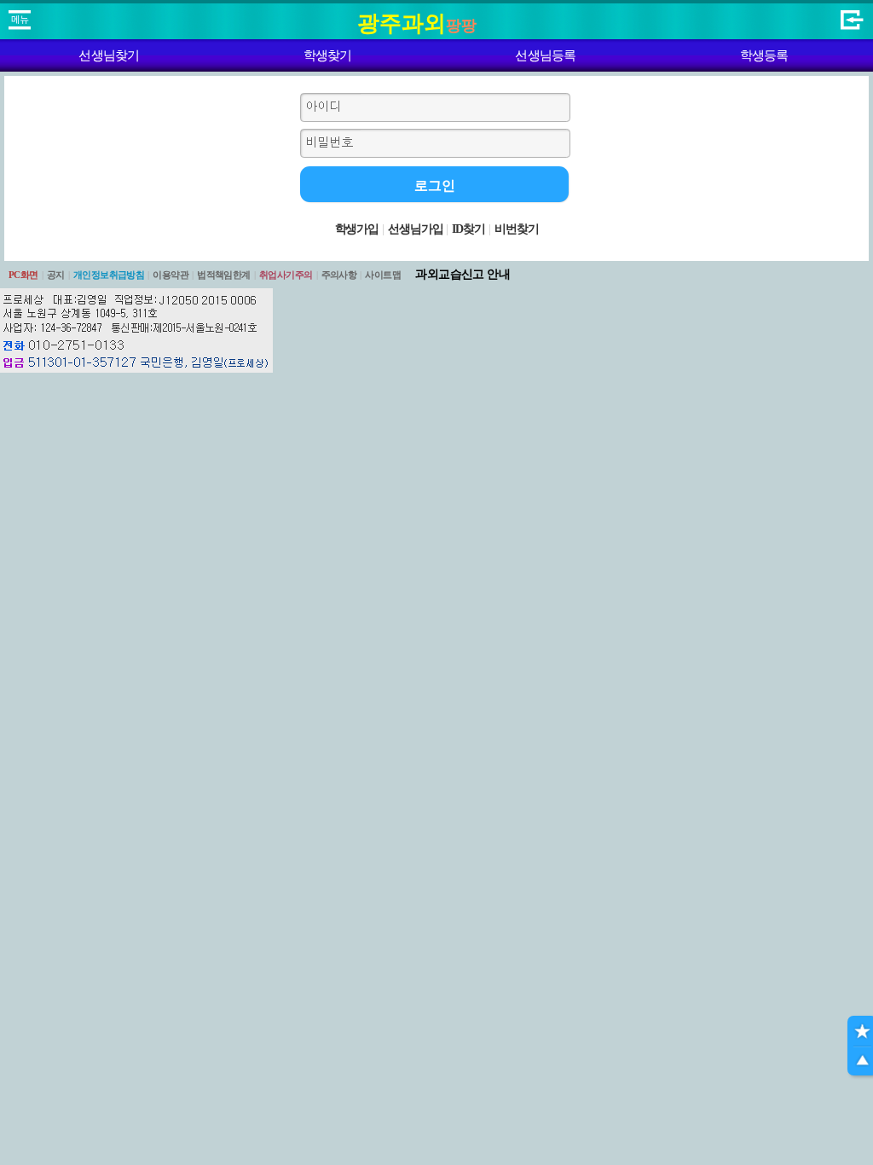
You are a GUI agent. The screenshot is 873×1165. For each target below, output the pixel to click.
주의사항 (339, 275)
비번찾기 (516, 229)
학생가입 (357, 229)
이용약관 (170, 275)
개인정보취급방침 (109, 275)
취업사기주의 (286, 275)
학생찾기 (328, 55)
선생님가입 (415, 229)
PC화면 (23, 275)
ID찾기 (468, 229)
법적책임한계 (224, 275)
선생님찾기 (108, 55)
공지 (56, 275)
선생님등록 (545, 55)
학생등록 (764, 55)
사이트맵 (383, 275)
